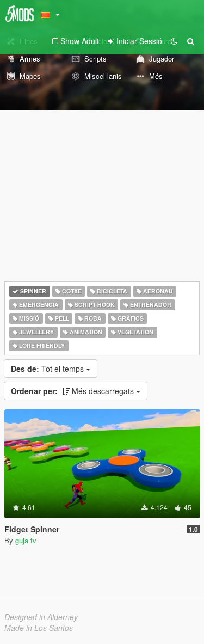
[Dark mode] (174, 40)
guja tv (25, 540)
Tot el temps (48, 368)
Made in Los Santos (38, 627)
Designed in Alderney (41, 616)
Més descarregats (73, 390)
